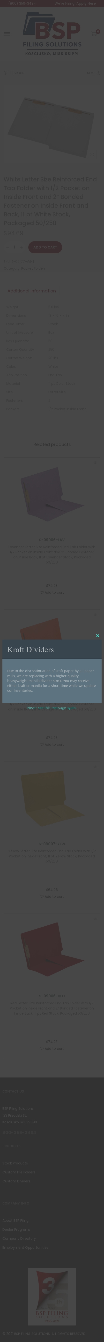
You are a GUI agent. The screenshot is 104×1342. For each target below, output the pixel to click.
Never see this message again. (52, 707)
